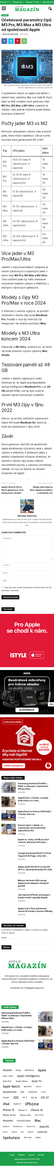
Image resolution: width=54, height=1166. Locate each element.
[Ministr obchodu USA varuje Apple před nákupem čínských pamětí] (8, 884)
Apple (42, 1070)
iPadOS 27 (17, 1104)
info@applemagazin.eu (34, 988)
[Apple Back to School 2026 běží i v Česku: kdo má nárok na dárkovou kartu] (8, 815)
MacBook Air (17, 1126)
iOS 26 (34, 1097)
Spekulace (11, 1137)
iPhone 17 (4, 2)
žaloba (38, 1138)
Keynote (8, 1120)
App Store (28, 1086)
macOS (44, 1126)
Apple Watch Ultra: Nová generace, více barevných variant (12, 489)
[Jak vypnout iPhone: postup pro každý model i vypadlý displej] (8, 898)
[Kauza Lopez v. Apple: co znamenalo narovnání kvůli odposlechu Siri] (8, 829)
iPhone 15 (8, 1110)
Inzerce (31, 1155)
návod (5, 1132)
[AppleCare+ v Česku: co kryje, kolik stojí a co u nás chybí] (8, 801)
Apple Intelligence (28, 1076)
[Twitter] (11, 41)
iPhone (32, 1104)
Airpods (7, 1070)
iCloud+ (6, 1097)
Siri (22, 1132)
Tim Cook (28, 1137)
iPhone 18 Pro (9, 1115)
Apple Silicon (22, 1081)
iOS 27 (45, 1097)
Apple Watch (11, 1086)
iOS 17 (24, 1097)
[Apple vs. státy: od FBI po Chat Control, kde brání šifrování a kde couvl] (8, 843)
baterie (38, 1087)
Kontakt (41, 1155)
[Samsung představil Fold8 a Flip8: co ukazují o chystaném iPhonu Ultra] (8, 787)
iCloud (43, 1092)
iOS (15, 1098)
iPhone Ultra (39, 1115)
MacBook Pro (31, 1126)
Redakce (21, 1155)
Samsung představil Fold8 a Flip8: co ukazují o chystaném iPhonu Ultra (33, 786)
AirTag (18, 1070)
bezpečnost (9, 1091)
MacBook (6, 1126)
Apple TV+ (37, 1081)
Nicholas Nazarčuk (10, 34)
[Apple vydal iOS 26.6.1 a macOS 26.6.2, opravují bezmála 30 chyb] (8, 870)
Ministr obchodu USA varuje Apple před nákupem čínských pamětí (33, 883)
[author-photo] (27, 506)
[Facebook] (4, 41)
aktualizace (29, 1070)
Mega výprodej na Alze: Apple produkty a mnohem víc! (41, 489)
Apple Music (7, 1081)
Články (4, 15)
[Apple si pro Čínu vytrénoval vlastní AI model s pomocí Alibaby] (8, 912)
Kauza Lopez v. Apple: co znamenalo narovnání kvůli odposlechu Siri (31, 828)
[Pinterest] (17, 41)
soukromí (42, 1132)
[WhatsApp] (24, 41)
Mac (38, 1121)
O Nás (12, 1155)
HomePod (32, 1092)
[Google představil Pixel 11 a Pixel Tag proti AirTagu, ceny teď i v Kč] (8, 857)
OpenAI (14, 1132)
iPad (6, 1104)
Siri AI (30, 1132)
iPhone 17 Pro (32, 2)
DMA (22, 1092)
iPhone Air (17, 2)
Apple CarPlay (8, 1076)
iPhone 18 (37, 1110)
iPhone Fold (25, 1115)
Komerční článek (24, 1121)
